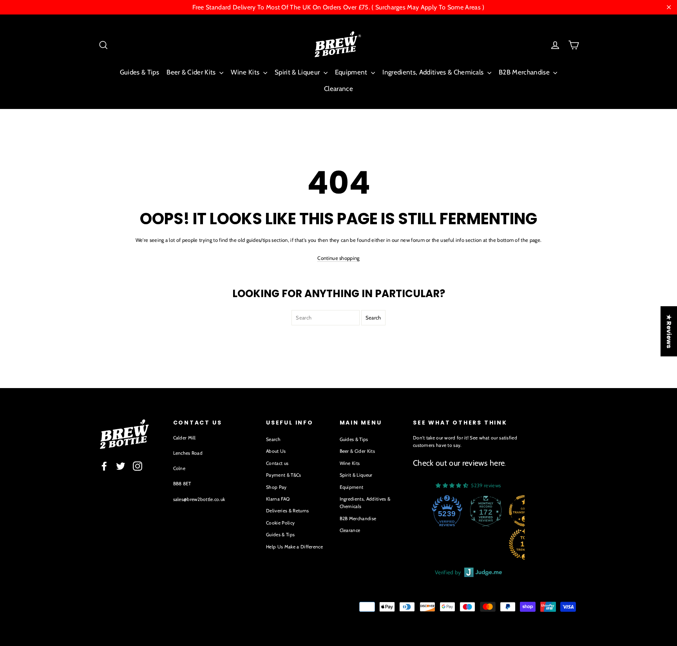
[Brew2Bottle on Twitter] (120, 466)
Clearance (338, 89)
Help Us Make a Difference (294, 547)
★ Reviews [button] (668, 331)
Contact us (277, 463)
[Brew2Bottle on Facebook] (104, 466)
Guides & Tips (139, 72)
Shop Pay (276, 487)
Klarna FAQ (278, 499)
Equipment (352, 72)
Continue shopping (338, 258)
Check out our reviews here (459, 463)
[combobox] (325, 317)
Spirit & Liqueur (298, 72)
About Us (276, 451)
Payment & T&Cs (283, 475)
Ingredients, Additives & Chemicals (433, 72)
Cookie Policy (280, 523)
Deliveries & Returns (287, 511)
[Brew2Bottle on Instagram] (137, 466)
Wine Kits (246, 72)
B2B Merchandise (525, 72)
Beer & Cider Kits (192, 72)
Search (273, 439)
